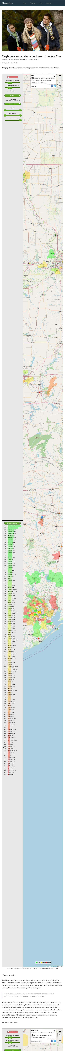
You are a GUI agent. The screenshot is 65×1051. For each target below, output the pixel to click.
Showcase (49, 3)
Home (24, 3)
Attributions (33, 3)
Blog (41, 3)
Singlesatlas (7, 3)
